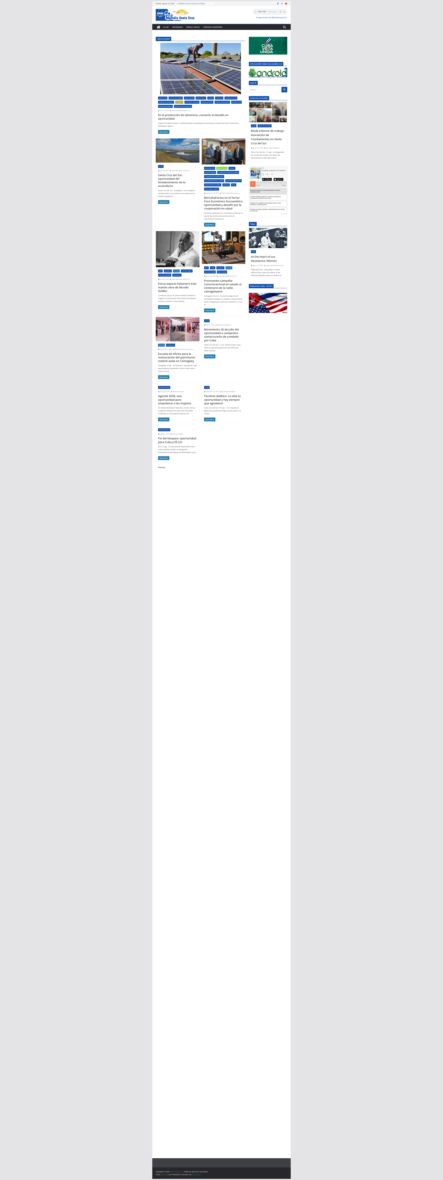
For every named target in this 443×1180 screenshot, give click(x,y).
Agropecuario (201, 98)
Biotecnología (209, 168)
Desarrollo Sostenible (166, 102)
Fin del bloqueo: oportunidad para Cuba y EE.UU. (177, 440)
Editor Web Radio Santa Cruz (181, 110)
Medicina (226, 185)
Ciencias (231, 168)
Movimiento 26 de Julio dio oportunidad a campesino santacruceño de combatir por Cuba (221, 334)
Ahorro (210, 98)
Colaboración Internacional (214, 176)
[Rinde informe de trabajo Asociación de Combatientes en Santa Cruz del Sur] (268, 112)
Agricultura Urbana (175, 98)
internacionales (164, 387)
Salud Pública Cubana (211, 189)
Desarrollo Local (230, 98)
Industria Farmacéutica (233, 181)
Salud (233, 185)
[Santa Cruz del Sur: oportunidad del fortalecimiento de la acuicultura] (177, 150)
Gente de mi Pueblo (265, 126)
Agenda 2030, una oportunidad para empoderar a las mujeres (174, 399)
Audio (212, 268)
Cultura (176, 271)
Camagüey (168, 271)
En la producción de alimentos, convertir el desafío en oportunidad (193, 116)
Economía (179, 102)
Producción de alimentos (183, 106)
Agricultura (162, 98)
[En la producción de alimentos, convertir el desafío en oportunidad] (200, 68)
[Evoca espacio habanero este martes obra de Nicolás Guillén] (177, 249)
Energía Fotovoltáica (222, 102)
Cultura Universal (164, 275)
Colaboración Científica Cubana (228, 172)
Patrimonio (177, 275)
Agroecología (189, 98)
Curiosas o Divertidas (212, 27)
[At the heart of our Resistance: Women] (268, 238)
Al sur (166, 27)
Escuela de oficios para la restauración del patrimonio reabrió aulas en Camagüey (176, 357)
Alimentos (219, 98)
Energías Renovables (165, 106)
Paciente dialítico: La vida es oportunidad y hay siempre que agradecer (222, 399)
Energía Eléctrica (207, 102)
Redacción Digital (178, 392)
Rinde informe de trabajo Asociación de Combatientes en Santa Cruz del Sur (267, 137)
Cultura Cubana (187, 271)
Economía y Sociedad (192, 102)
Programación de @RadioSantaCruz (271, 17)
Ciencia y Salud (192, 27)
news (253, 251)
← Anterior (160, 467)
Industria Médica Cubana (212, 185)
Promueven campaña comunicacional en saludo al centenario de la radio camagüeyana (222, 286)
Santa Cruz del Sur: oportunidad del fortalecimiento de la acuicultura (171, 180)
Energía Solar (236, 102)
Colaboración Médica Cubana (214, 181)
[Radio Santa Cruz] (158, 27)
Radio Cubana (222, 272)
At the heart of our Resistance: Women (264, 259)
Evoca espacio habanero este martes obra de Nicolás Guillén (177, 287)
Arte (160, 271)
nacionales (177, 27)
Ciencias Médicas (210, 172)
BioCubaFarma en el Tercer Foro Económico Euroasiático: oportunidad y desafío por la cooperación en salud (223, 203)
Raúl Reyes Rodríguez (224, 325)
